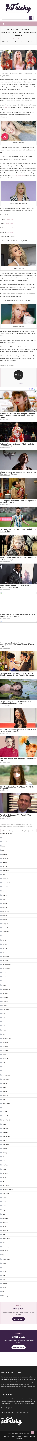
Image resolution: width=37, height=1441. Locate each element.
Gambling (5, 1001)
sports (22, 826)
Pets (3, 1181)
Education (5, 960)
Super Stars (6, 1238)
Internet (4, 1091)
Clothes (4, 919)
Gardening (5, 1009)
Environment (6, 968)
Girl (3, 1018)
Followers (12, 824)
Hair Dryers (5, 1042)
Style (3, 1234)
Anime (4, 846)
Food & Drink (6, 989)
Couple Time (6, 928)
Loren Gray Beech (27, 824)
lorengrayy (10, 232)
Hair (3, 1034)
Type (3, 1275)
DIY (3, 952)
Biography (5, 870)
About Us (6, 1436)
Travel (4, 1271)
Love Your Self (6, 1120)
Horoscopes (6, 1075)
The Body (5, 1251)
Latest (20, 1436)
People (4, 1177)
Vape (4, 1279)
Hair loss (5, 1046)
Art (3, 850)
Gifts (3, 1013)
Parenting (5, 1173)
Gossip (4, 1022)
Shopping (5, 1218)
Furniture (5, 993)
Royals (4, 1210)
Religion (4, 1206)
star (25, 826)
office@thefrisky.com (11, 1408)
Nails (3, 1161)
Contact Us (14, 1436)
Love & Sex (5, 1116)
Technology (5, 1247)
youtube (29, 826)
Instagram (18, 824)
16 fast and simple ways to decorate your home (10, 831)
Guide (4, 1026)
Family (4, 973)
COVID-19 (5, 932)
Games (4, 1005)
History (4, 1063)
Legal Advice (6, 1103)
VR (3, 1292)
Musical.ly (3, 826)
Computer (5, 923)
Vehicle (4, 1283)
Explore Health (18, 1319)
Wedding (5, 1296)
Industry (4, 1087)
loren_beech (9, 223)
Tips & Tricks (6, 1259)
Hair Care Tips (6, 1038)
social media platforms (18, 175)
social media (16, 826)
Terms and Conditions (29, 1436)
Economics (5, 956)
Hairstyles (5, 1050)
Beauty (4, 862)
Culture (4, 944)
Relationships (6, 1202)
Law (3, 1099)
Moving (4, 1152)
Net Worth (5, 1165)
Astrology (5, 854)
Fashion (4, 977)
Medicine (5, 1132)
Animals (4, 842)
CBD (3, 899)
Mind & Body (6, 1136)
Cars (3, 891)
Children (4, 907)
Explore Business (18, 1347)
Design (4, 948)
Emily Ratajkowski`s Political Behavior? (29, 831)
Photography (6, 1185)
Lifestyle (4, 1112)
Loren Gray (9, 219)
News (4, 1169)
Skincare (5, 1222)
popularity (9, 826)
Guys (4, 1030)
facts (7, 824)
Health (4, 1054)
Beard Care (5, 858)
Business (5, 878)
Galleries (5, 997)
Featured (5, 981)
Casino (4, 895)
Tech (3, 1242)
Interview (5, 1095)
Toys (3, 1267)
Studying (5, 1230)
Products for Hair (7, 1189)
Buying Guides (6, 883)
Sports (4, 1226)
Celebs (20, 73)
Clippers (4, 915)
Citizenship (5, 911)
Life (3, 1107)
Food (4, 985)
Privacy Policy (19, 1438)
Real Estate (5, 1193)
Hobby (4, 1067)
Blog (3, 874)
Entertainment (28, 73)
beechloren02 (9, 228)
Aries (5, 107)
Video (4, 1287)
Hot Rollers (5, 1079)
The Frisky (5, 73)
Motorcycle (5, 1144)
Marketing (5, 1128)
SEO (3, 1214)
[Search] (30, 18)
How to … (5, 1083)
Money (4, 1140)
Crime (4, 936)
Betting (4, 866)
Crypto (4, 940)
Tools (4, 1263)
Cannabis (5, 887)
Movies (4, 1148)
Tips (3, 1255)
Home (4, 1071)
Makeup (4, 1124)
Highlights (5, 1058)
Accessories (6, 838)
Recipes (4, 1197)
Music (4, 1157)
